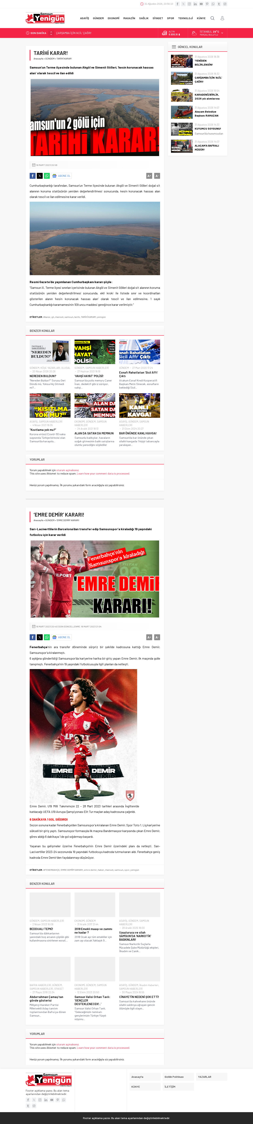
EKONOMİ (80, 421)
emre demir (90, 869)
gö (52, 316)
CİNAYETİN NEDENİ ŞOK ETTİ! (139, 997)
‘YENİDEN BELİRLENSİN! (204, 62)
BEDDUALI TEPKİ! (41, 929)
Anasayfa (38, 58)
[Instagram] (189, 4)
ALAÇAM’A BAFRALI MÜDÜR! (207, 147)
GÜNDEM (50, 58)
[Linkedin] (195, 4)
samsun (68, 316)
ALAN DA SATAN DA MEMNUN (94, 433)
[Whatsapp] (213, 4)
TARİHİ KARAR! (88, 316)
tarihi (77, 316)
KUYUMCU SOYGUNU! (208, 128)
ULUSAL (65, 367)
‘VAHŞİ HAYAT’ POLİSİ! (89, 376)
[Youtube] (201, 4)
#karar (46, 316)
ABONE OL (64, 175)
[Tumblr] (219, 4)
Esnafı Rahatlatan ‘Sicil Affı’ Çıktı (138, 374)
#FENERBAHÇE (51, 869)
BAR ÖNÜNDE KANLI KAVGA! (138, 433)
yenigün (101, 316)
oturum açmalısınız (67, 470)
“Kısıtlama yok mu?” (43, 429)
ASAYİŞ (34, 421)
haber (101, 869)
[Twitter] (183, 4)
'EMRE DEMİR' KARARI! (72, 869)
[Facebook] (177, 4)
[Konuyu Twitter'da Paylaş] (40, 176)
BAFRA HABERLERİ (40, 985)
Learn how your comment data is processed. (103, 473)
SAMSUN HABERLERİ (97, 367)
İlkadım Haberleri (148, 985)
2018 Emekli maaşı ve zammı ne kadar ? (93, 930)
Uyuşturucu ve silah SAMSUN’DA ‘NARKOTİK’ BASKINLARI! (135, 936)
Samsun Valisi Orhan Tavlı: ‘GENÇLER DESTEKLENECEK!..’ (92, 1000)
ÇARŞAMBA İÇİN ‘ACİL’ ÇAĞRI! (208, 79)
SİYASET (59, 988)
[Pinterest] (207, 4)
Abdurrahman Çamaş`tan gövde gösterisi (46, 998)
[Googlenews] (225, 4)
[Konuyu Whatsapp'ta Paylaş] (47, 176)
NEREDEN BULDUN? (43, 376)
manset (59, 316)
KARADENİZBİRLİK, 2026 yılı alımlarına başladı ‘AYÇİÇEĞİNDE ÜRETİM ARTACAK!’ (103, 33)
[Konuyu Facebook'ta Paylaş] (33, 176)
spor (126, 869)
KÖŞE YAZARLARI (50, 367)
